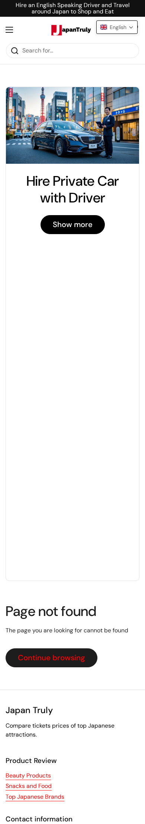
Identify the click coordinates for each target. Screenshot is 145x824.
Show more (73, 224)
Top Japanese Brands (35, 797)
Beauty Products (28, 775)
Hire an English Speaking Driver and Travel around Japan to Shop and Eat (73, 8)
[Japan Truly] (71, 29)
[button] (117, 27)
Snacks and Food (29, 786)
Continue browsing (51, 657)
